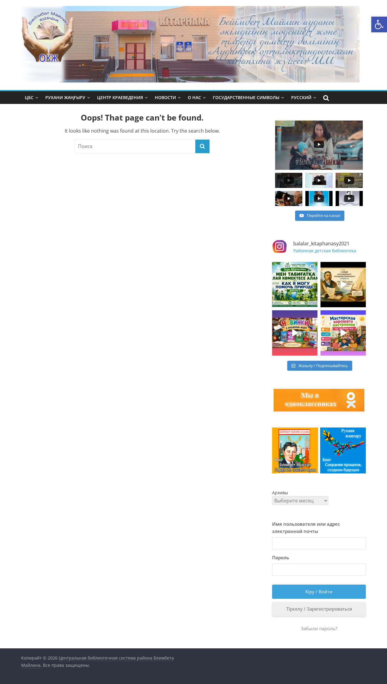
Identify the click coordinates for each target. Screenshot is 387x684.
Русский (301, 97)
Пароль (280, 557)
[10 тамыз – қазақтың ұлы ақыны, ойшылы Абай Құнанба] (343, 284)
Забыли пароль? (319, 628)
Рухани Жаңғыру (65, 97)
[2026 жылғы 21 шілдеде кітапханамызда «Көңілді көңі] (343, 333)
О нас (194, 97)
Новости (165, 97)
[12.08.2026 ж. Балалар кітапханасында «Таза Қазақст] (294, 284)
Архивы (280, 492)
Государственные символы (246, 97)
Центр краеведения (120, 97)
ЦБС (29, 97)
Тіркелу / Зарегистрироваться (319, 609)
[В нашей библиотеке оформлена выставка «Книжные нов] (294, 333)
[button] (379, 24)
